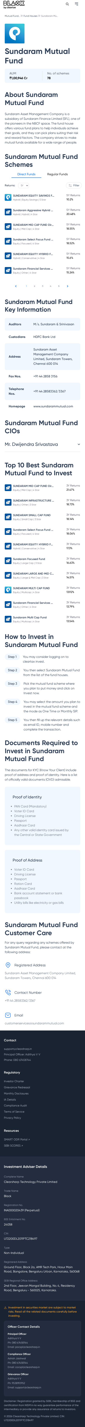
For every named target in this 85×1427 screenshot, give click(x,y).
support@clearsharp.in (18, 1048)
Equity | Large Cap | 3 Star (27, 563)
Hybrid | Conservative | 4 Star (29, 258)
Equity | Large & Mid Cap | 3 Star (31, 577)
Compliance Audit (15, 1105)
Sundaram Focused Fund (29, 559)
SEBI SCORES (13, 1145)
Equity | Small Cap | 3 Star (27, 519)
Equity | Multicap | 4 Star (26, 592)
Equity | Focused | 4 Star (26, 243)
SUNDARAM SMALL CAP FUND (32, 515)
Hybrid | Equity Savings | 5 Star (29, 199)
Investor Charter (14, 1081)
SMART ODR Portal (17, 1139)
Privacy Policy (12, 1117)
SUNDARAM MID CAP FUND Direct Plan (37, 225)
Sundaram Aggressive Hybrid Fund (35, 210)
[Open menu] (77, 4)
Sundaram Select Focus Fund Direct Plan (39, 239)
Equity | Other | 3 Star (24, 504)
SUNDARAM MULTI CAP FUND (31, 588)
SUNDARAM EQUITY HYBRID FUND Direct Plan (42, 254)
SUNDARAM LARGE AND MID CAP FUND (38, 573)
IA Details (10, 1099)
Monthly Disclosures (16, 1093)
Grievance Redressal (17, 1087)
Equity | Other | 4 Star (25, 272)
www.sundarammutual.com (53, 406)
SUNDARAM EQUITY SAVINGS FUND (35, 195)
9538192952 (18, 1383)
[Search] (67, 4)
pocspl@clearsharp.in (27, 1346)
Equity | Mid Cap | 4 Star (26, 229)
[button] (26, 175)
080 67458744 (20, 1342)
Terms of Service (14, 1111)
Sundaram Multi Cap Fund (30, 617)
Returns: (10, 185)
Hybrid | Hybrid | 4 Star (25, 214)
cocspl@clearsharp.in (27, 1367)
